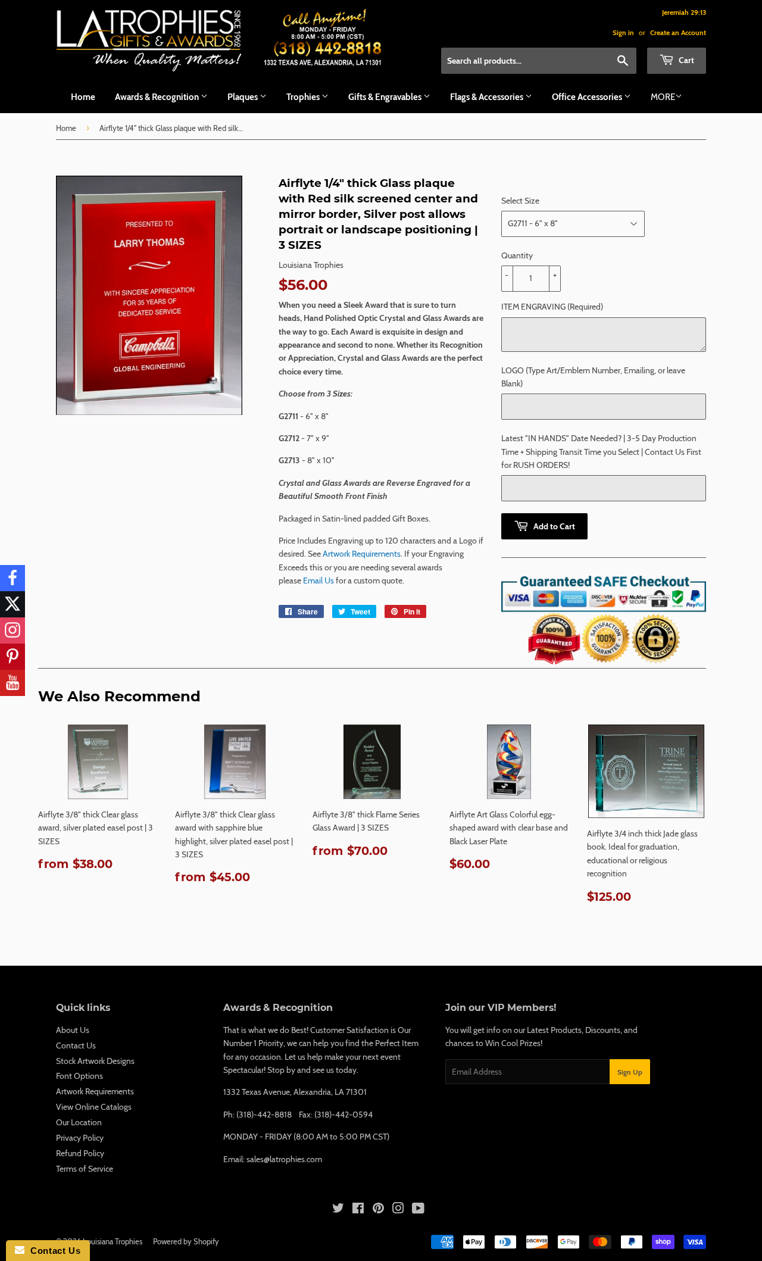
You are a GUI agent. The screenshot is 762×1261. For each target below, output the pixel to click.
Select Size (520, 200)
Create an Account (678, 33)
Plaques (243, 97)
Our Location (79, 1122)
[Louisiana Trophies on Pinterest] (378, 1209)
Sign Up (629, 1072)
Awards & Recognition (158, 97)
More (663, 97)
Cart (685, 60)
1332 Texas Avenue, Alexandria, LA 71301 (295, 1092)
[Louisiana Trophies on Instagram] (398, 1209)
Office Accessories (588, 97)
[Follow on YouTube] (12, 683)
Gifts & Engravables (385, 97)
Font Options (79, 1075)
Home (83, 97)
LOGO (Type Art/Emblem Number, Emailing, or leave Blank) (593, 377)
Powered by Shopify (186, 1241)
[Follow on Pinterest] (12, 657)
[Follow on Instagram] (12, 630)
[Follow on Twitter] (12, 604)
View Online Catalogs (94, 1106)
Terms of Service (84, 1168)
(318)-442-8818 (264, 1114)
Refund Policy (80, 1153)
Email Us (318, 580)
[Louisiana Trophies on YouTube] (418, 1209)
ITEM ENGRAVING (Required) (552, 306)
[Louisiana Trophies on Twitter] (338, 1209)
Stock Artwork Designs (95, 1061)
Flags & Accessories (487, 97)
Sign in (623, 33)
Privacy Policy (80, 1137)
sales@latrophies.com (284, 1159)
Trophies (303, 97)
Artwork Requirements (362, 553)
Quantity (517, 255)
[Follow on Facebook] (12, 578)
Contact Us (76, 1045)
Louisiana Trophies (112, 1241)
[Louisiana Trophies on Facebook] (358, 1209)
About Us (72, 1030)
